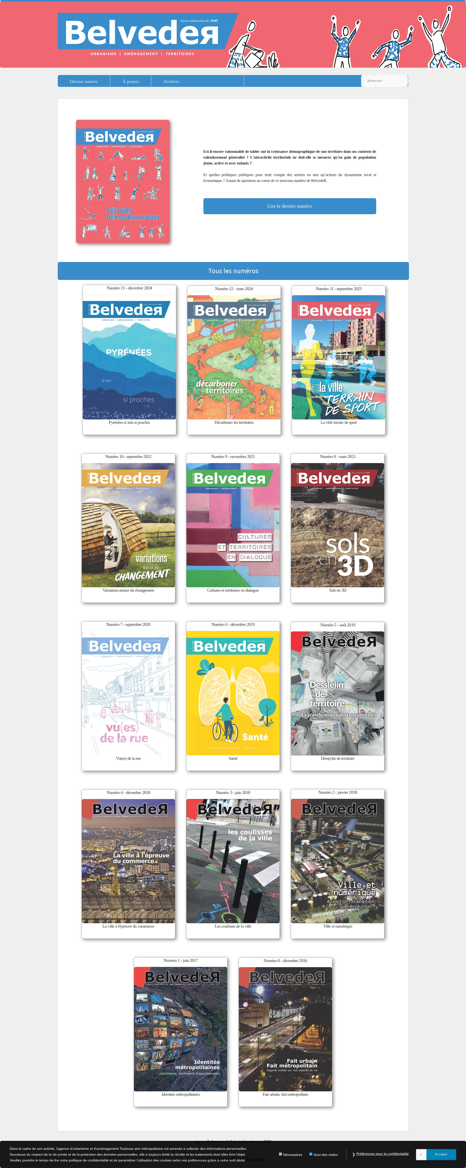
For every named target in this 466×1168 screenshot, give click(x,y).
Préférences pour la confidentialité (382, 1154)
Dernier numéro (84, 81)
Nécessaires (292, 1155)
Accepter (441, 1154)
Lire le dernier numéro (289, 206)
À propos (131, 81)
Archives (171, 81)
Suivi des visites (326, 1155)
